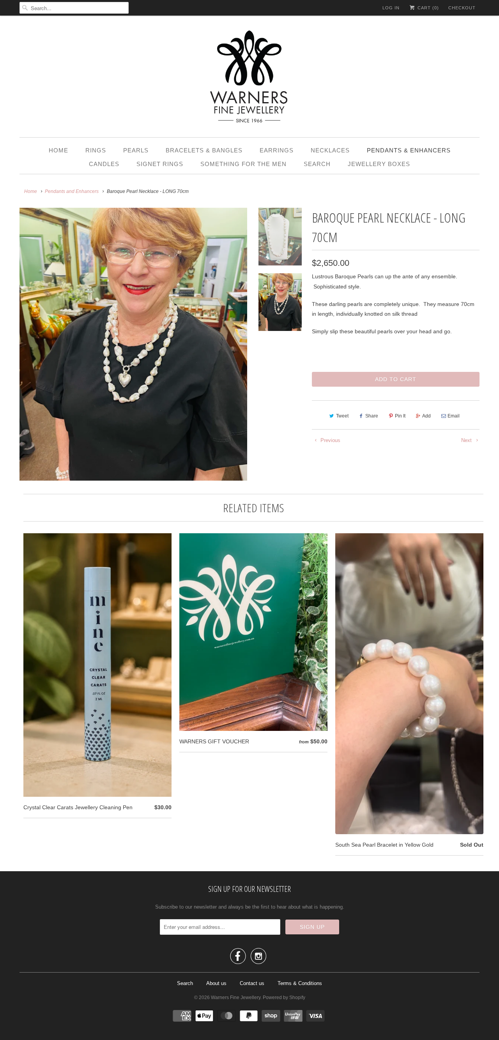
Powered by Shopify (284, 997)
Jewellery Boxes (379, 164)
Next (467, 440)
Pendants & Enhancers (409, 150)
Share (371, 416)
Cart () (427, 7)
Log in (391, 7)
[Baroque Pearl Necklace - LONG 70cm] (133, 344)
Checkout (462, 7)
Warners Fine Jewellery (235, 997)
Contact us (252, 983)
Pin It (400, 416)
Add (426, 416)
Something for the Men (243, 164)
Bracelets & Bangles (204, 150)
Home (58, 150)
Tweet (342, 416)
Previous (329, 440)
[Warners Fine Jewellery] (249, 78)
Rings (95, 150)
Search (317, 164)
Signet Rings (159, 164)
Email (454, 416)
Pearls (136, 150)
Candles (104, 164)
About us (216, 983)
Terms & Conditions (300, 983)
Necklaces (330, 150)
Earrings (277, 150)
